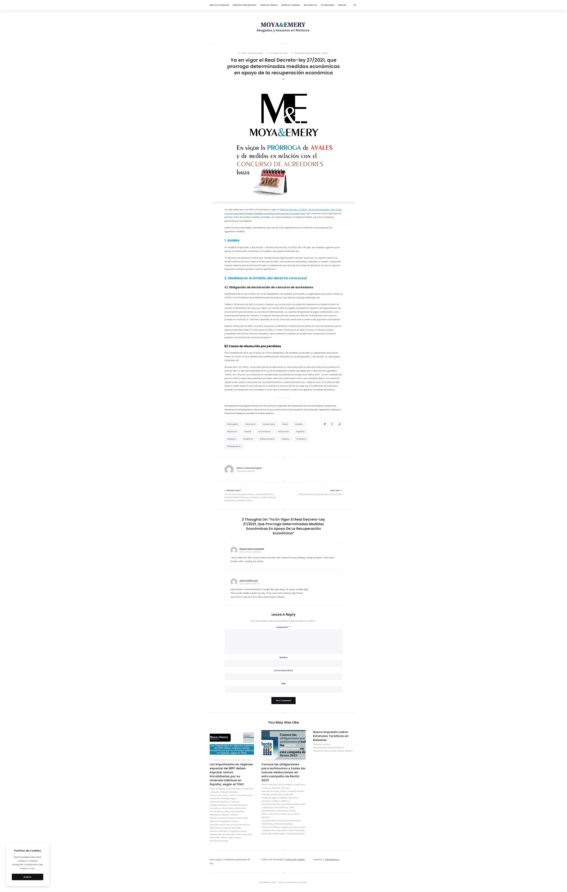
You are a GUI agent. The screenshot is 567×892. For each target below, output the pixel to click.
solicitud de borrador (219, 841)
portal (303, 827)
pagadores (235, 831)
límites (218, 828)
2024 (280, 784)
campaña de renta (244, 795)
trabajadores (235, 446)
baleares (233, 431)
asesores (251, 424)
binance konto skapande (251, 548)
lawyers (232, 439)
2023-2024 (272, 784)
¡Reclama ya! (310, 5)
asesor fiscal (248, 788)
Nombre (283, 657)
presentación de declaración (222, 834)
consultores (265, 431)
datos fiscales (228, 808)
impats (235, 821)
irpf (212, 828)
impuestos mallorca (322, 751)
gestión (301, 431)
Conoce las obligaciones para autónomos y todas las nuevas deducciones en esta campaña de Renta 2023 (283, 772)
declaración (241, 808)
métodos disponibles (232, 828)
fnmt (246, 818)
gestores (214, 821)
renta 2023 (247, 834)
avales (299, 424)
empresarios (216, 814)
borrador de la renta (219, 795)
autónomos (269, 424)
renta (239, 834)
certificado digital (229, 798)
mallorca (249, 439)
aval (286, 424)
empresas (284, 431)
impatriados (225, 821)
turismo (349, 751)
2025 (213, 788)
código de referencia (219, 805)
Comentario (283, 627)
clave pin (235, 801)
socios (238, 837)
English (342, 5)
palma (286, 439)
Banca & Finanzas (219, 5)
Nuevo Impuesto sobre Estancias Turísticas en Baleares (331, 736)
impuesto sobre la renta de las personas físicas (230, 824)
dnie (227, 811)
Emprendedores (312, 53)
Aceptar (27, 876)
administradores (234, 788)
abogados (233, 424)
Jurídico (325, 53)
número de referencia (219, 831)
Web (283, 683)
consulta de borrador (239, 805)
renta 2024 (215, 837)
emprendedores (237, 811)
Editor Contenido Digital (249, 468)
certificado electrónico (220, 801)
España (226, 814)
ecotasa (326, 744)
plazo (244, 831)
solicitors (302, 439)
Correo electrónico (283, 670)
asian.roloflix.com (248, 580)
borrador (234, 792)
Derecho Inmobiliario (244, 5)
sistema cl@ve (227, 837)
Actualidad (299, 53)
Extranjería (327, 5)
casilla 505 (215, 798)
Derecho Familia (269, 5)
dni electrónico (217, 811)
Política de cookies (295, 859)
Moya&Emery (332, 859)
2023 (264, 784)
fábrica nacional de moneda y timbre (226, 818)
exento (234, 814)
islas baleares (338, 751)
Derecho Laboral (290, 5)
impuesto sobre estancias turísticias (328, 747)
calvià (248, 431)
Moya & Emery (268, 439)
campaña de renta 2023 (272, 794)
